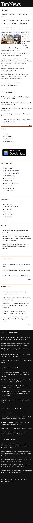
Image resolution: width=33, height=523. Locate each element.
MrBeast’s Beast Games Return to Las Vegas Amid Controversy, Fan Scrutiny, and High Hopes (13, 433)
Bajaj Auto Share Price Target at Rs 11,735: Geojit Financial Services (16, 361)
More (30, 125)
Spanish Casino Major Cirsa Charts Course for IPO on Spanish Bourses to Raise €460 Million (15, 423)
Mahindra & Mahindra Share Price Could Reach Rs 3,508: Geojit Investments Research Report (15, 355)
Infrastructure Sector (15, 83)
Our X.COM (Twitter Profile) (11, 173)
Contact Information (9, 175)
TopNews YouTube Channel (11, 170)
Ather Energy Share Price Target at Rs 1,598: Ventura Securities (14, 349)
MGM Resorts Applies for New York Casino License (14, 413)
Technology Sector (9, 141)
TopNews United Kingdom (11, 206)
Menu (6, 10)
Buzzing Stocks (8, 214)
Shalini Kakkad (7, 27)
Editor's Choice (8, 168)
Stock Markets (8, 136)
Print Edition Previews (10, 191)
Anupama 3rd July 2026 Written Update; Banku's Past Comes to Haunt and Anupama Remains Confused (16, 471)
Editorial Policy (8, 180)
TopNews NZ (7, 211)
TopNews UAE (8, 209)
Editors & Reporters (9, 178)
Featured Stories (8, 139)
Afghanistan (9, 85)
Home (2, 14)
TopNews (11, 4)
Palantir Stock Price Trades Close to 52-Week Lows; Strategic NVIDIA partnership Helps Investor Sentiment (15, 246)
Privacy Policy (8, 186)
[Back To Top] (30, 520)
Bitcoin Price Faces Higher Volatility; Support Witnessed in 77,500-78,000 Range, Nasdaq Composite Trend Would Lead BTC (16, 401)
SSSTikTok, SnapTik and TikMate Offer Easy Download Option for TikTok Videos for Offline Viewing (15, 466)
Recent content (8, 217)
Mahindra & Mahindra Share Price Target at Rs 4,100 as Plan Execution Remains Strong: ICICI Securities (15, 338)
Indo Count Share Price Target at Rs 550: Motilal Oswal (16, 276)
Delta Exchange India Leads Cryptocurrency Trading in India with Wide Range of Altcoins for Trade (16, 381)
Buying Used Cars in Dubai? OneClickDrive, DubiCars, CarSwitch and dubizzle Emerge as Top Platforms (15, 344)
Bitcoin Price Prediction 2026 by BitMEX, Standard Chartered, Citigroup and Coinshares (14, 386)
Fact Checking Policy (9, 188)
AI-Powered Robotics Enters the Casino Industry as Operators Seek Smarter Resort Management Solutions (15, 319)
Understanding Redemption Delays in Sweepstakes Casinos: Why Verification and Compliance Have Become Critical (15, 305)
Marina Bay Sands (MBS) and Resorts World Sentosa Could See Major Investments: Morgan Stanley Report (16, 417)
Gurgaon (14, 85)
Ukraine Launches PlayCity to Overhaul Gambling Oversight (16, 428)
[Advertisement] (16, 501)
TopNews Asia (8, 204)
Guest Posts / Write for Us (11, 183)
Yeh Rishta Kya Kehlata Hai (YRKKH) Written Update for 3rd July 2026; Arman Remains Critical (16, 460)
